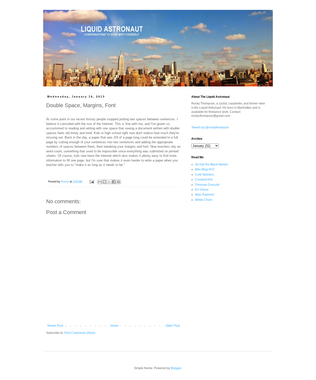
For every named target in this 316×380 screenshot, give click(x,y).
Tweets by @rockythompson (210, 127)
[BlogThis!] (104, 181)
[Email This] (99, 181)
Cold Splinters (204, 174)
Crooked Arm (204, 179)
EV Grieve (202, 189)
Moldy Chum (203, 199)
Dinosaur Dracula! (207, 184)
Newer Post (55, 325)
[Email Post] (91, 181)
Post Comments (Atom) (79, 333)
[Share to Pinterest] (118, 181)
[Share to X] (109, 181)
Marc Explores (204, 194)
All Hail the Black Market (211, 164)
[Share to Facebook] (113, 181)
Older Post (173, 325)
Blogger (176, 368)
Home (114, 325)
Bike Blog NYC (205, 169)
